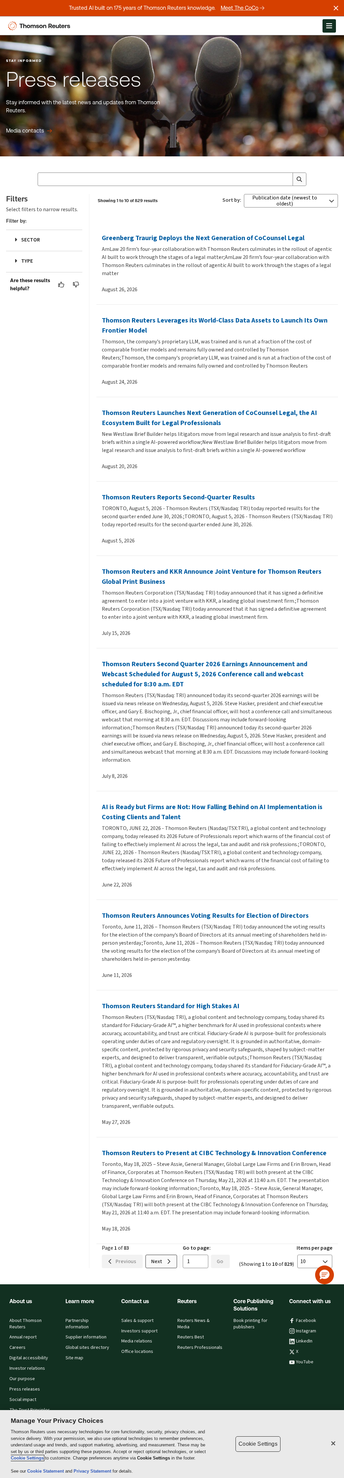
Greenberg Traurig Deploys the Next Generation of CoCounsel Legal (203, 237)
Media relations (136, 1341)
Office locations (137, 1352)
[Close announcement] (336, 8)
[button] (324, 1274)
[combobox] (172, 179)
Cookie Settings (27, 1458)
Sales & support (137, 1321)
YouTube (304, 1362)
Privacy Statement (93, 1471)
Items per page (315, 1247)
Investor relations (27, 1368)
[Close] (333, 1443)
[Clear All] (286, 179)
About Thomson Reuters (25, 1324)
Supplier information (86, 1337)
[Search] (299, 179)
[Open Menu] (329, 26)
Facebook (306, 1321)
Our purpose (22, 1379)
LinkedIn (304, 1341)
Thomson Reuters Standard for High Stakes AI (171, 1006)
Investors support (139, 1331)
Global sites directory (87, 1347)
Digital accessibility (28, 1358)
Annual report (23, 1337)
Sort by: (231, 200)
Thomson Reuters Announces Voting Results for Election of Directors (205, 915)
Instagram (306, 1331)
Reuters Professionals (199, 1347)
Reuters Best (190, 1337)
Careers (17, 1347)
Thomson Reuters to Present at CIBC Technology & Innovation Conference (214, 1153)
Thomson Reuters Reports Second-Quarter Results (178, 497)
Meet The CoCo (239, 8)
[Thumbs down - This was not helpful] (76, 284)
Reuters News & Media (193, 1324)
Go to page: (197, 1247)
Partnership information (77, 1324)
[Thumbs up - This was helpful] (61, 284)
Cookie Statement (46, 1471)
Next (156, 1261)
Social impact (22, 1400)
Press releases (24, 1389)
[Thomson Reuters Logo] (40, 26)
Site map (74, 1358)
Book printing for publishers (250, 1324)
